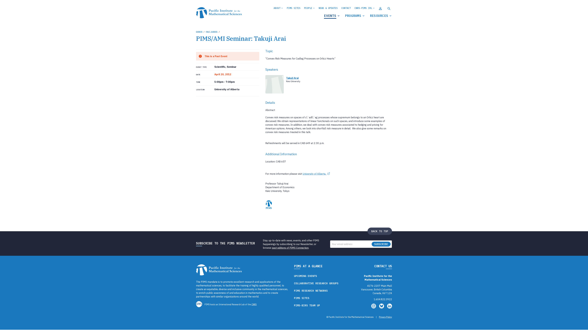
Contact (346, 8)
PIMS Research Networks (311, 290)
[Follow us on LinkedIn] (389, 307)
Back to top (379, 231)
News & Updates (328, 8)
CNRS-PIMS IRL (363, 8)
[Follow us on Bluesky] (382, 307)
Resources (379, 16)
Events (330, 16)
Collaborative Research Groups (316, 283)
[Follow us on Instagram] (374, 307)
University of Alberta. (315, 173)
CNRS (254, 304)
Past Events (211, 31)
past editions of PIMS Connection (290, 247)
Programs (353, 16)
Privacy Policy (385, 317)
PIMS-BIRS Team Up (307, 305)
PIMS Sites (293, 8)
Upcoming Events (305, 276)
